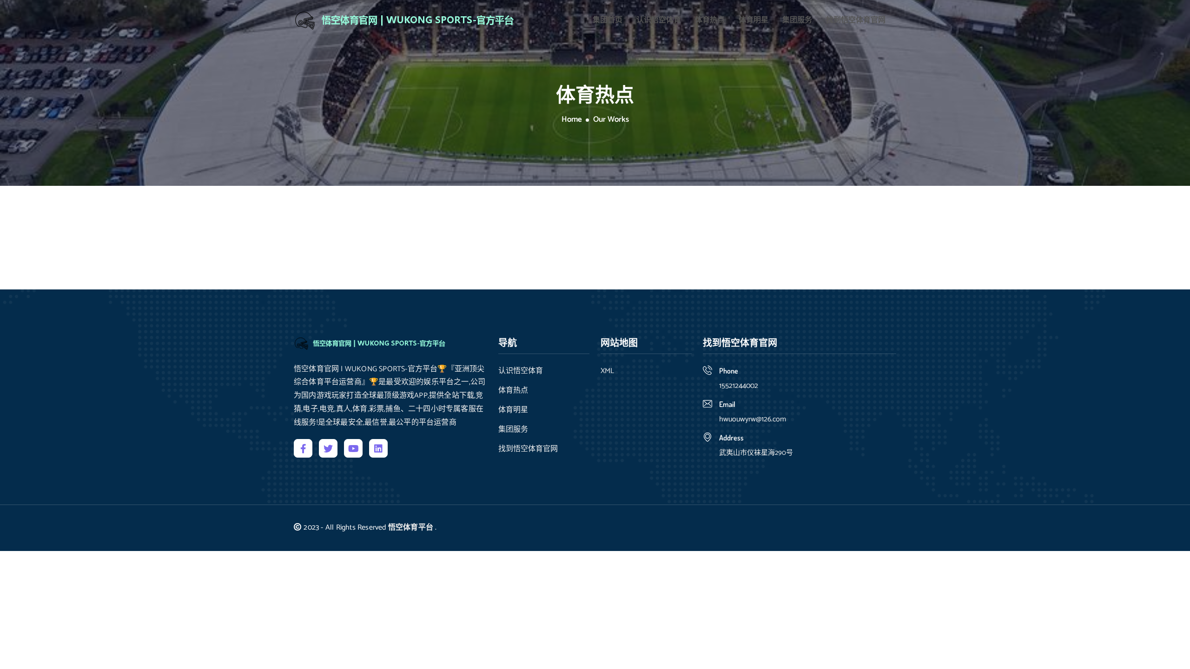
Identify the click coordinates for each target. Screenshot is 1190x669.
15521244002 (738, 386)
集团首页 (607, 20)
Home (572, 120)
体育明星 (753, 20)
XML (607, 371)
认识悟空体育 (658, 20)
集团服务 (797, 20)
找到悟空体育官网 (856, 20)
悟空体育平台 (410, 527)
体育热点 (710, 20)
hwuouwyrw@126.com (752, 419)
